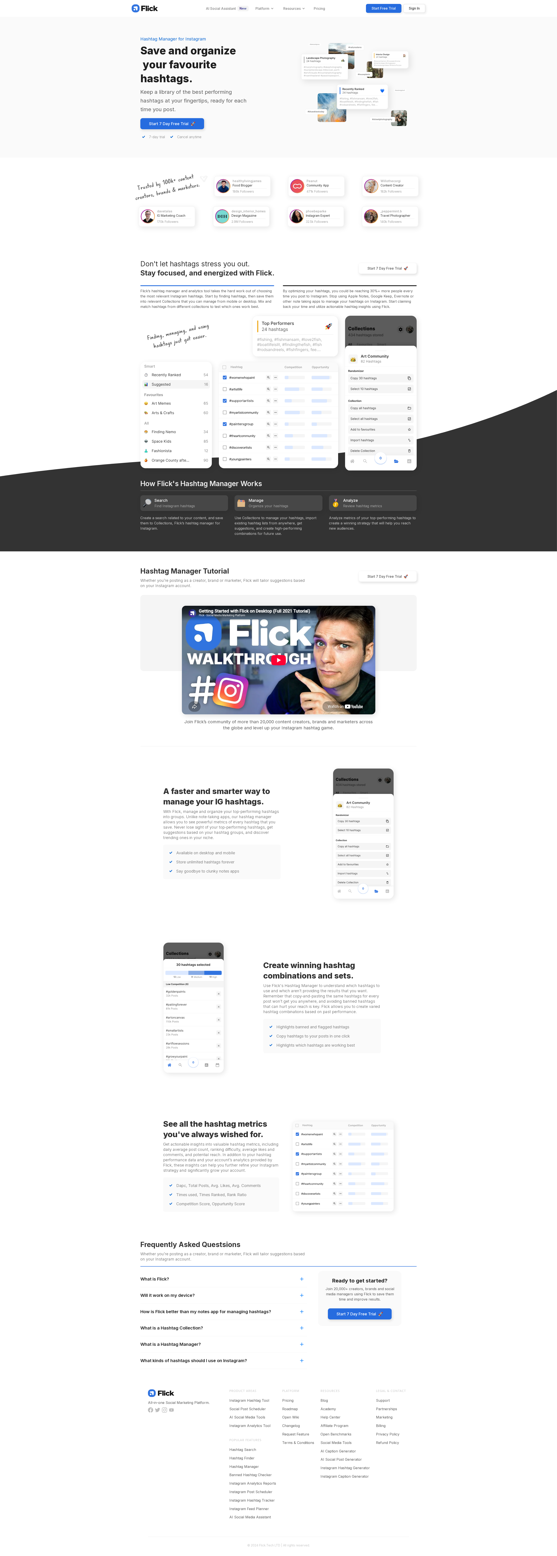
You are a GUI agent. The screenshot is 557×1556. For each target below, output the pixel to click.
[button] (264, 8)
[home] (145, 8)
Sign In (414, 8)
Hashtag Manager (244, 1466)
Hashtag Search (242, 1449)
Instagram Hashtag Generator (345, 1468)
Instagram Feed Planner (249, 1509)
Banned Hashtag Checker (250, 1475)
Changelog (291, 1425)
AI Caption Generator (338, 1451)
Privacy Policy (387, 1434)
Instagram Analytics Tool (249, 1425)
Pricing (288, 1400)
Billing (381, 1425)
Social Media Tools (336, 1442)
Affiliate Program (334, 1425)
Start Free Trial (384, 8)
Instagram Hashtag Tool (249, 1400)
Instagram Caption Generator (344, 1476)
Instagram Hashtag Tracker (252, 1500)
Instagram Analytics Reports (252, 1483)
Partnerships (386, 1409)
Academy (328, 1409)
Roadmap (290, 1409)
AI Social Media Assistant (250, 1517)
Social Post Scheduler (247, 1409)
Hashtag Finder (242, 1458)
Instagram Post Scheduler (250, 1492)
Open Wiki (290, 1417)
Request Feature (295, 1434)
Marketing (384, 1417)
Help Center (330, 1417)
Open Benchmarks (335, 1434)
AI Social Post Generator (341, 1459)
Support (383, 1400)
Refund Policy (387, 1442)
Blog (324, 1400)
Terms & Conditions (298, 1442)
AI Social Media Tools (247, 1417)
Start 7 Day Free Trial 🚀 (172, 123)
